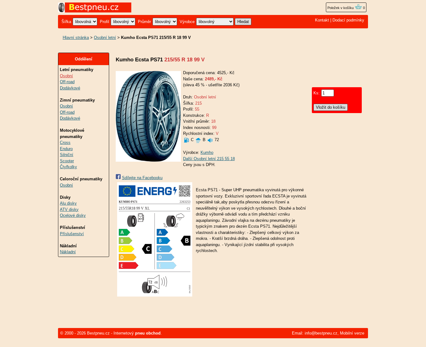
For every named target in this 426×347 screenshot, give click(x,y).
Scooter (67, 161)
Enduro (66, 148)
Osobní (66, 76)
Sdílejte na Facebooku (142, 177)
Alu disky (68, 203)
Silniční (66, 154)
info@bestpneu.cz (321, 333)
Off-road (67, 81)
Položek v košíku (341, 8)
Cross (65, 142)
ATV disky (69, 209)
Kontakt (322, 20)
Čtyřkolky (68, 166)
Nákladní (68, 252)
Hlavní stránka (76, 37)
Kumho (207, 152)
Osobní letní (105, 37)
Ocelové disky (73, 215)
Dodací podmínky (348, 20)
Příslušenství (72, 233)
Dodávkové (70, 88)
